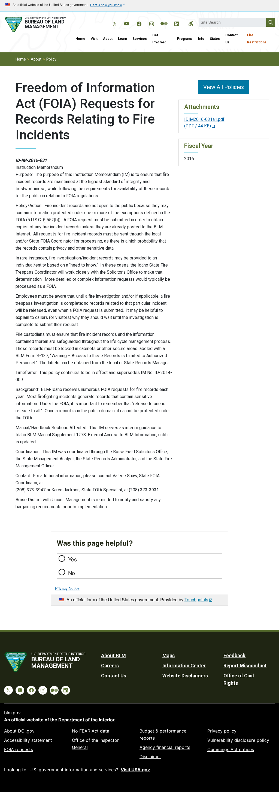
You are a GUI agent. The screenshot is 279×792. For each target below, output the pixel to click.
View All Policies (223, 87)
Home (80, 39)
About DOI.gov (19, 731)
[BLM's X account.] (114, 19)
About (108, 39)
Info (201, 39)
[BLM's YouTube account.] (126, 23)
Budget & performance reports (163, 734)
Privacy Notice (67, 588)
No (71, 573)
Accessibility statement (28, 740)
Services (139, 39)
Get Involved (159, 38)
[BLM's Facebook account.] (139, 23)
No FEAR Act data (90, 731)
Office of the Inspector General (95, 743)
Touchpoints (196, 599)
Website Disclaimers (185, 676)
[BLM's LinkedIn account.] (176, 23)
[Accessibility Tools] (190, 23)
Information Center (184, 665)
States (215, 39)
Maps (168, 655)
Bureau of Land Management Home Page (36, 24)
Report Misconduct (245, 665)
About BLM (113, 655)
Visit (94, 39)
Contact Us (231, 38)
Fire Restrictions (256, 38)
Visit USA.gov (135, 769)
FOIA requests (18, 749)
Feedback (234, 655)
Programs (185, 39)
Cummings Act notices (230, 749)
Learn (122, 39)
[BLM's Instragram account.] (151, 23)
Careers (110, 665)
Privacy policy (221, 731)
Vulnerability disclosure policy (238, 740)
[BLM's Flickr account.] (164, 19)
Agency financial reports (165, 747)
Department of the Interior (86, 719)
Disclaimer (150, 756)
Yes (72, 559)
